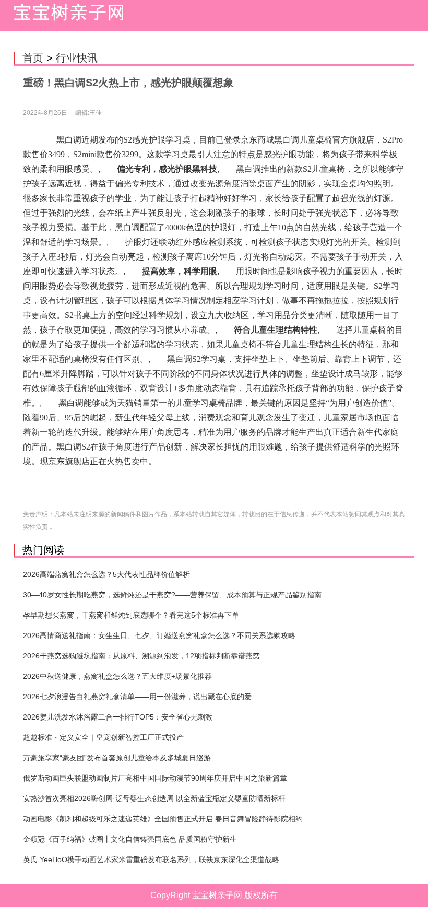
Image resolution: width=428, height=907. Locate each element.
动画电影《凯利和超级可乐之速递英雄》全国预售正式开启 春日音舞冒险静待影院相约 (163, 819)
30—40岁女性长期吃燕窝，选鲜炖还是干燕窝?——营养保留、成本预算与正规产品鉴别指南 (172, 595)
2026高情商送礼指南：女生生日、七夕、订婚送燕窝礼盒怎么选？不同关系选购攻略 (159, 635)
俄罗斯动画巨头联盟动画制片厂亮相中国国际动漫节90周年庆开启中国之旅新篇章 (155, 778)
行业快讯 (77, 58)
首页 (32, 58)
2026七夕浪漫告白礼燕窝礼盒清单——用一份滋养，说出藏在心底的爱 (137, 696)
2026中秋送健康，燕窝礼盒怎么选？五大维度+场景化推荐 (117, 676)
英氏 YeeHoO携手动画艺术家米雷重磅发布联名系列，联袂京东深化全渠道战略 (151, 859)
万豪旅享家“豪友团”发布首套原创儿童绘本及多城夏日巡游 (117, 757)
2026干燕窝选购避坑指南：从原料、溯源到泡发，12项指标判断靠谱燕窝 (141, 656)
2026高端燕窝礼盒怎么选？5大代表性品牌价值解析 (106, 574)
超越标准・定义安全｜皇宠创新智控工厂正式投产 (103, 737)
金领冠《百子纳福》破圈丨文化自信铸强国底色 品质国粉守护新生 (130, 839)
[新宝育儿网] (66, 15)
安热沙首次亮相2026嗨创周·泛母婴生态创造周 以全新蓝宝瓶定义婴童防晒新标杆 (154, 798)
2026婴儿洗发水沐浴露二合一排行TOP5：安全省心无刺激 (117, 717)
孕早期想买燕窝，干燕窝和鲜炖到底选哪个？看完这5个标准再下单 (131, 615)
